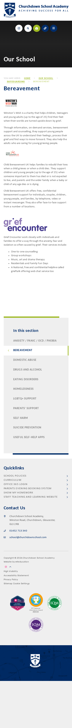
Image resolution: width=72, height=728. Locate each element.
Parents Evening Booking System (28, 488)
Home (27, 78)
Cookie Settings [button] (21, 583)
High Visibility (11, 571)
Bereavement (41, 81)
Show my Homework (18, 492)
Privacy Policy (11, 579)
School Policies (15, 476)
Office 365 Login (16, 484)
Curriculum (12, 480)
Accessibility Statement (16, 575)
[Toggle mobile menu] (53, 28)
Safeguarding (16, 81)
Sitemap (8, 583)
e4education (22, 561)
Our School (46, 78)
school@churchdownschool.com (28, 537)
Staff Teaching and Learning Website (31, 497)
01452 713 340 (18, 530)
